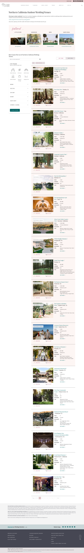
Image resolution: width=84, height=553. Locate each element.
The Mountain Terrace (34, 46)
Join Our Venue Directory (57, 535)
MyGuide (31, 535)
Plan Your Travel (12, 539)
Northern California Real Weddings (31, 515)
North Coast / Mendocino (24, 507)
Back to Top (80, 535)
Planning (35, 5)
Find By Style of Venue (72, 508)
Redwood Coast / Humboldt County (36, 507)
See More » (62, 102)
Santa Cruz (25, 508)
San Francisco (56, 507)
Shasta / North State (31, 508)
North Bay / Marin (16, 507)
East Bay (47, 506)
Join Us (69, 5)
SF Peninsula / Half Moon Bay (65, 507)
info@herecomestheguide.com (41, 517)
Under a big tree (12, 19)
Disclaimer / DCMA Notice (35, 539)
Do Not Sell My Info (37, 551)
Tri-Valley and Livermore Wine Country (49, 508)
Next (58, 498)
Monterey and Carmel (64, 506)
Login (52, 541)
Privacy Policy (25, 551)
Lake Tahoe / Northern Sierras (54, 506)
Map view (70, 58)
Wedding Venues (25, 5)
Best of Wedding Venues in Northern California (35, 511)
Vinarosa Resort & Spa (66, 46)
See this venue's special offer (49, 83)
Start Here (69, 1)
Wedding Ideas (11, 535)
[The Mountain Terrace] (34, 39)
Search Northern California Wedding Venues (33, 506)
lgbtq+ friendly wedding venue (38, 83)
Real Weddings (11, 537)
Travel (53, 5)
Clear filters (14, 110)
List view (61, 58)
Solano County (38, 508)
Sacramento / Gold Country (48, 507)
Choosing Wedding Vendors (36, 533)
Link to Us (53, 537)
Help (52, 539)
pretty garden (26, 19)
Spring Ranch (18, 46)
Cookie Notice (31, 551)
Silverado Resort (50, 46)
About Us (61, 5)
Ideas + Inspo (44, 5)
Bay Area (43, 506)
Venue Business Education (57, 533)
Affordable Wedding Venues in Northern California (35, 509)
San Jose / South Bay (18, 508)
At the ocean (18, 19)
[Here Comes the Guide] (5, 4)
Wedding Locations (12, 533)
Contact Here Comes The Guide (58, 543)
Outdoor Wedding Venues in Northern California (16, 509)
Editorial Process (33, 537)
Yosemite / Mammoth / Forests (61, 508)
